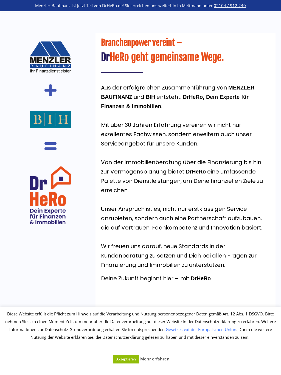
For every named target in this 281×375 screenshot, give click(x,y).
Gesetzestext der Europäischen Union (201, 329)
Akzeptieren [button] (126, 359)
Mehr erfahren (155, 359)
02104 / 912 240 (230, 5)
